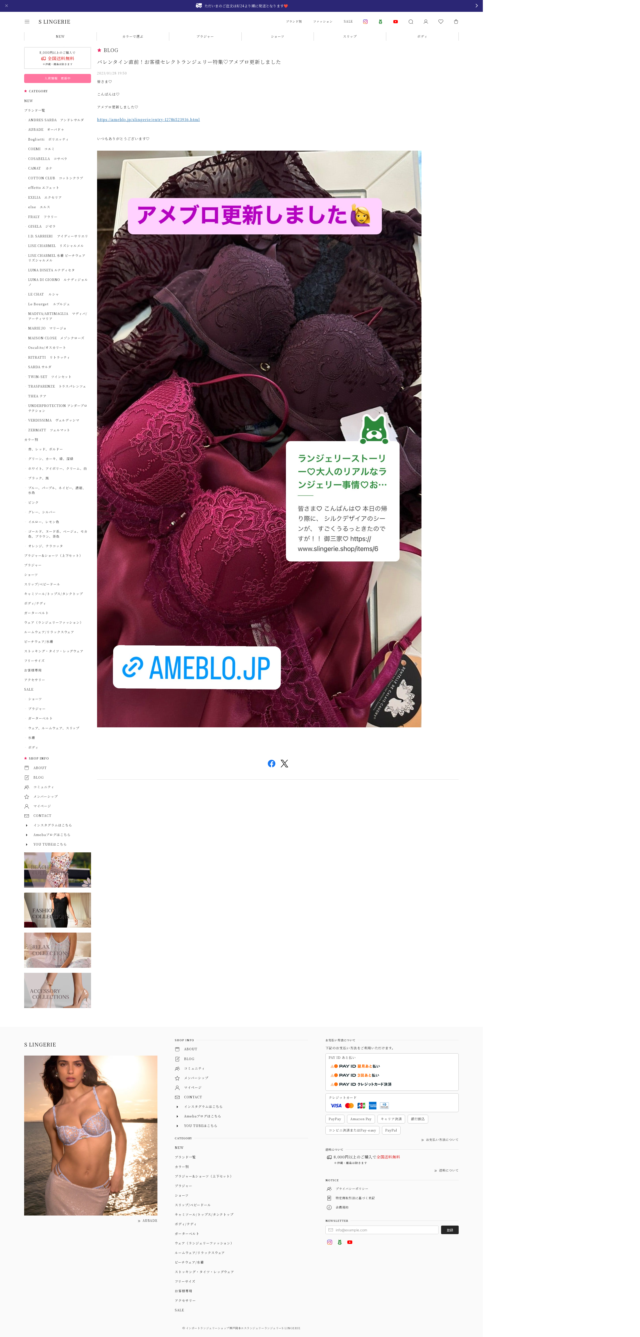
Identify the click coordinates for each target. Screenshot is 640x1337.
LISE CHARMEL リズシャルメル (56, 245)
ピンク (33, 502)
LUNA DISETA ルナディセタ (51, 270)
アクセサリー (34, 679)
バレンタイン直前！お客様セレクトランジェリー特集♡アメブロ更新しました (189, 61)
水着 (31, 737)
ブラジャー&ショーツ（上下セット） (53, 555)
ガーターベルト (36, 612)
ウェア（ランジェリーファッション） (53, 622)
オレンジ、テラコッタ (45, 546)
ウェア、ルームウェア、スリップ (53, 728)
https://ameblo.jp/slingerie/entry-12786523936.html (148, 119)
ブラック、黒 (38, 478)
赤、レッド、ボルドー (45, 449)
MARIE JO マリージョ (47, 328)
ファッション (323, 21)
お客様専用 (33, 670)
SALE (348, 21)
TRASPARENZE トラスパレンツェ (57, 386)
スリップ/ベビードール (42, 584)
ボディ (422, 36)
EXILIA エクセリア (45, 197)
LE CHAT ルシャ (45, 294)
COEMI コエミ (43, 148)
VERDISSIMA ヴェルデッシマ (53, 420)
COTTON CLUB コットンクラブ (55, 178)
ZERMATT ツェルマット (49, 430)
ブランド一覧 (34, 110)
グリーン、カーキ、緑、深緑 (50, 458)
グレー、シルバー (42, 512)
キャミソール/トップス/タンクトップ (53, 593)
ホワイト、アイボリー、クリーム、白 (57, 468)
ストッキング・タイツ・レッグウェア (53, 651)
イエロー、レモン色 (43, 521)
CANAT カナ (40, 168)
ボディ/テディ (35, 603)
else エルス (39, 206)
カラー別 (31, 439)
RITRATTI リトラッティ (49, 357)
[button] (30, 21)
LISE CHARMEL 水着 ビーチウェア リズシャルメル (58, 258)
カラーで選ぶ (132, 36)
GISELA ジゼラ (42, 226)
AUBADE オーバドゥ (46, 129)
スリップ (350, 36)
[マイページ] (425, 21)
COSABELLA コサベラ (47, 158)
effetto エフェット (43, 187)
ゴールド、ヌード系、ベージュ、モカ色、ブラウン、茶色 (58, 534)
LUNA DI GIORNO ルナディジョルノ (58, 282)
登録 (450, 1230)
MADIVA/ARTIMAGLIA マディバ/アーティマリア (57, 316)
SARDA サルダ (40, 366)
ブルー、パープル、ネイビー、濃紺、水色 (57, 490)
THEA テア (37, 396)
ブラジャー (205, 36)
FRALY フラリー (43, 216)
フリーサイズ (34, 660)
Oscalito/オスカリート (47, 347)
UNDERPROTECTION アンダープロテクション (58, 408)
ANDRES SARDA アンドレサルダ (56, 119)
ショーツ (278, 36)
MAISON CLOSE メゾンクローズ (56, 338)
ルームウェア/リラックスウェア (49, 632)
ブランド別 (294, 21)
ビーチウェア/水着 (38, 641)
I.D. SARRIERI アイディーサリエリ (58, 236)
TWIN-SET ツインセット (50, 376)
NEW (60, 36)
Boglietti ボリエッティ (48, 139)
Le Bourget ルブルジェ (49, 304)
